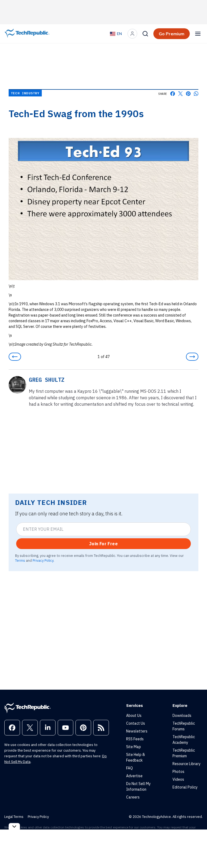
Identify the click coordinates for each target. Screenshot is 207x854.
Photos (178, 771)
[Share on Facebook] (172, 93)
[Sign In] (132, 34)
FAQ (129, 768)
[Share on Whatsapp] (196, 93)
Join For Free (103, 543)
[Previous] (15, 357)
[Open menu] (198, 34)
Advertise (134, 775)
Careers (133, 797)
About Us (134, 715)
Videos (178, 779)
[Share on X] (180, 93)
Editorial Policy (185, 787)
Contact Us (135, 723)
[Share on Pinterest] (188, 93)
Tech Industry (25, 93)
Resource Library (186, 763)
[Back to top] (196, 837)
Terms (20, 560)
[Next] (192, 357)
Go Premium (171, 33)
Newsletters (136, 731)
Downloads (181, 715)
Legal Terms (13, 816)
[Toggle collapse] (14, 826)
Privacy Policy (43, 560)
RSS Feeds (135, 739)
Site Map (133, 746)
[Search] (145, 34)
